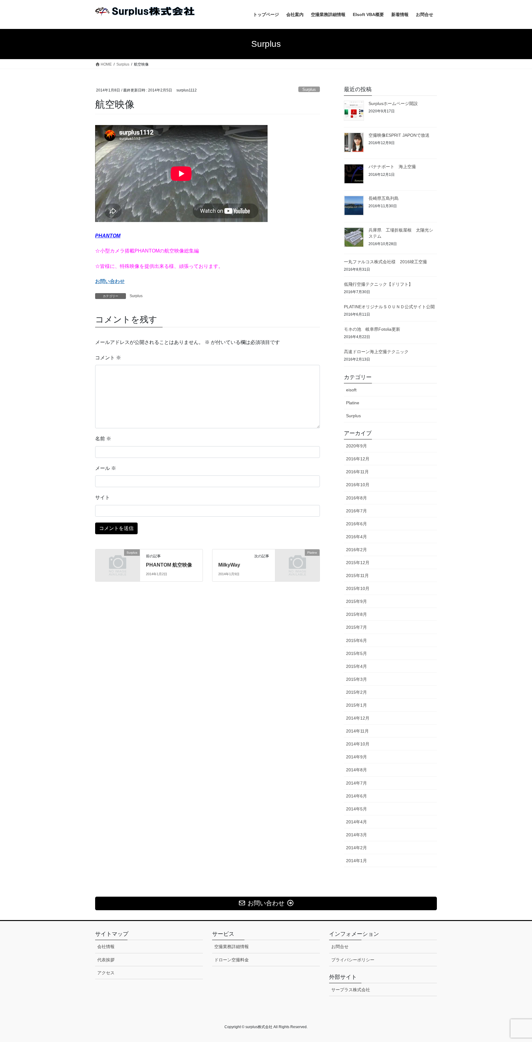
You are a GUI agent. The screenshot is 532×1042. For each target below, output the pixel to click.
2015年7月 (356, 627)
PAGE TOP (514, 1005)
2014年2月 (356, 847)
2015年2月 (356, 692)
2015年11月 (357, 575)
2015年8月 (356, 614)
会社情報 (106, 946)
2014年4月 (356, 821)
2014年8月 (356, 769)
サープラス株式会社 (350, 989)
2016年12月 (357, 458)
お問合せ (340, 946)
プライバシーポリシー (352, 959)
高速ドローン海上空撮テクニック (376, 351)
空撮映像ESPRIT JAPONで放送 (399, 135)
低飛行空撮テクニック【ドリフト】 (378, 284)
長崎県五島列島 (384, 198)
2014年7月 (356, 783)
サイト (102, 497)
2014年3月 (356, 834)
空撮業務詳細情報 (231, 946)
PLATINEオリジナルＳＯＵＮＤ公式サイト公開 (389, 306)
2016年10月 (357, 484)
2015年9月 (356, 601)
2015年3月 (356, 679)
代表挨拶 (106, 959)
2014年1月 (356, 860)
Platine (352, 402)
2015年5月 (356, 653)
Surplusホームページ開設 (393, 103)
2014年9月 (356, 756)
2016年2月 (356, 549)
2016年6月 (356, 523)
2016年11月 (357, 471)
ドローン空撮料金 (231, 959)
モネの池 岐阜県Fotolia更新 (372, 329)
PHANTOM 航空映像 (169, 564)
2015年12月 (357, 562)
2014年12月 (357, 718)
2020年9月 (356, 445)
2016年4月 (356, 536)
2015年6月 (356, 640)
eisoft (351, 389)
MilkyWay (229, 564)
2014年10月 (357, 743)
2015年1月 (356, 705)
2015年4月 (356, 666)
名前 (103, 438)
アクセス (106, 972)
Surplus (309, 89)
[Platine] (297, 562)
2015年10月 (357, 588)
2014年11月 (357, 731)
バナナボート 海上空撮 (392, 166)
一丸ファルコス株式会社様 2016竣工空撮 (385, 261)
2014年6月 (356, 796)
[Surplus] (117, 562)
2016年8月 (356, 497)
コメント (108, 357)
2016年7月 (356, 510)
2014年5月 (356, 808)
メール (105, 468)
